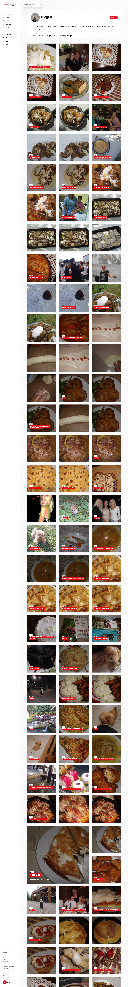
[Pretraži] (41, 5)
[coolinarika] (10, 4)
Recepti (48, 36)
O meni (41, 36)
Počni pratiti (114, 17)
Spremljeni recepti (66, 36)
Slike (55, 36)
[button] (10, 28)
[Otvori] (16, 982)
